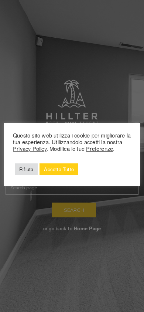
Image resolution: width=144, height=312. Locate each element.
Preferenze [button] (99, 148)
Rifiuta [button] (26, 169)
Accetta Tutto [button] (59, 169)
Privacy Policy (30, 148)
